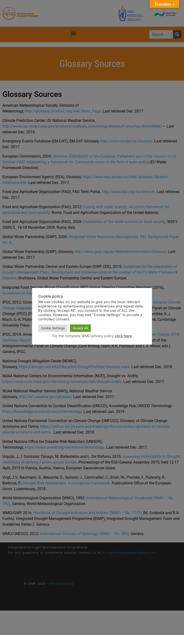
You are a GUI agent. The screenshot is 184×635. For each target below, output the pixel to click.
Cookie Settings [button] (53, 328)
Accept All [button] (80, 328)
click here (123, 336)
